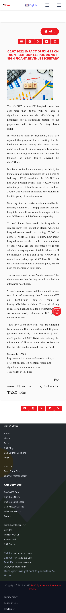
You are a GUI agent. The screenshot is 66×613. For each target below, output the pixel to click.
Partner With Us (12, 539)
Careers (8, 529)
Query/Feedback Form (15, 566)
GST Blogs (9, 448)
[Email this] (21, 41)
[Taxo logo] (6, 5)
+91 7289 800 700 (23, 557)
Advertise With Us (12, 511)
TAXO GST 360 (11, 492)
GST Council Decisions (15, 452)
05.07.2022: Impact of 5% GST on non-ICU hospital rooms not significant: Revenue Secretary (33, 55)
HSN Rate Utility (12, 496)
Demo (7, 443)
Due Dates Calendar (14, 501)
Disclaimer (9, 608)
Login (7, 457)
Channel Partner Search (15, 475)
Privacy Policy (10, 596)
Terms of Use (11, 602)
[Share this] (30, 41)
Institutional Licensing (14, 524)
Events (7, 516)
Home (7, 433)
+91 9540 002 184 (23, 553)
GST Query (9, 544)
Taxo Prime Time (12, 471)
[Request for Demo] (56, 315)
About (7, 438)
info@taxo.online (23, 562)
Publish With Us (11, 534)
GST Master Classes (14, 506)
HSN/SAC (8, 466)
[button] (47, 5)
